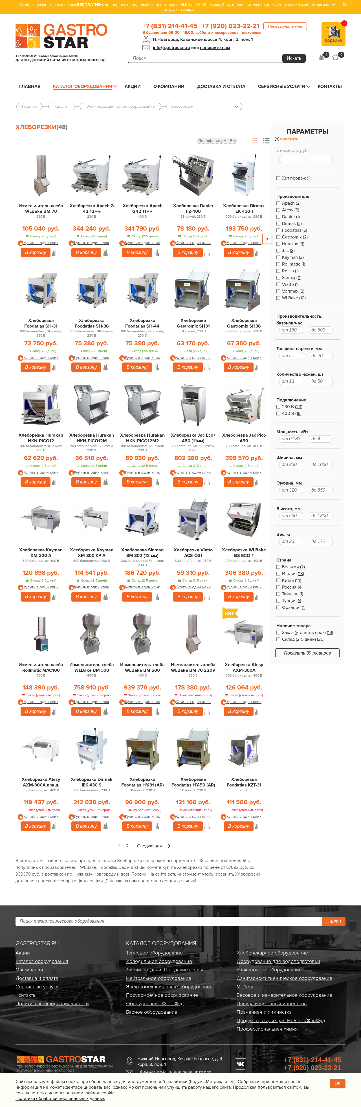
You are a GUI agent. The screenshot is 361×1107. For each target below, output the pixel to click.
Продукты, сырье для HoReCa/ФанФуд (281, 1020)
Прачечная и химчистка (264, 1012)
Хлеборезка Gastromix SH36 (244, 323)
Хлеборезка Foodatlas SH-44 (142, 323)
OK (337, 1083)
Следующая (149, 846)
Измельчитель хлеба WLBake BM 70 (41, 208)
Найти (333, 921)
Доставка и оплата (221, 86)
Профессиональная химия (267, 1029)
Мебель (245, 987)
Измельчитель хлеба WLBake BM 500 (142, 667)
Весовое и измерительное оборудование (284, 995)
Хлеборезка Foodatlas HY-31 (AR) (142, 782)
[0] (321, 57)
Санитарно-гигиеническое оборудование (284, 978)
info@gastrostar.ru (171, 47)
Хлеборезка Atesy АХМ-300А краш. (41, 782)
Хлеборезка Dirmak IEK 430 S (92, 782)
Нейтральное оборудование (158, 978)
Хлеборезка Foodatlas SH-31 (41, 323)
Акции (133, 86)
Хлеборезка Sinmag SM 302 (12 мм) (142, 552)
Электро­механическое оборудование (169, 987)
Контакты (330, 86)
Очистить (289, 139)
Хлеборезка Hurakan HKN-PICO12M (91, 438)
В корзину (35, 252)
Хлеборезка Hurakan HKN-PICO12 (41, 438)
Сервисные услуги (281, 86)
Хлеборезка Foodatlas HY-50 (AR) (193, 782)
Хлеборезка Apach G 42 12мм (92, 208)
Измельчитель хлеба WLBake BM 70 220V (193, 667)
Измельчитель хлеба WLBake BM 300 (91, 667)
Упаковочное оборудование (269, 970)
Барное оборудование (151, 1012)
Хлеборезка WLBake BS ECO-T (244, 552)
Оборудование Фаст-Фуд (155, 1003)
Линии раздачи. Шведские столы (164, 970)
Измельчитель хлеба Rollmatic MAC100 (41, 667)
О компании (168, 86)
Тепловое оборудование (154, 953)
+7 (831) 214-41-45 (169, 26)
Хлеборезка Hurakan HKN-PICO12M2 (142, 438)
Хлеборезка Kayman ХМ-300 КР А (91, 552)
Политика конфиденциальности (52, 1003)
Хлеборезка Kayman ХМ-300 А (41, 552)
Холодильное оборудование (159, 961)
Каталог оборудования (82, 86)
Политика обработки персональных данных (60, 1098)
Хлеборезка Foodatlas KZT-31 (244, 782)
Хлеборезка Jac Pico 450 (244, 438)
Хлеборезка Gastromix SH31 (193, 323)
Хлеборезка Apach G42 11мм (142, 208)
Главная (29, 86)
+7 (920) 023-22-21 (230, 26)
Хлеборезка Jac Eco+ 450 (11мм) (193, 438)
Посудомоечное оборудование (162, 995)
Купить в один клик (40, 242)
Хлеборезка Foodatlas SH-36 (92, 323)
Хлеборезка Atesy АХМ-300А (244, 667)
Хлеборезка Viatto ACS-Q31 (193, 552)
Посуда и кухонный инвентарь (272, 1003)
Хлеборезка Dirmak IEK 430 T (244, 208)
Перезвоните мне (285, 26)
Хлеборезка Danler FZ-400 (193, 208)
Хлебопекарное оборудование (272, 953)
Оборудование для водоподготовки (278, 961)
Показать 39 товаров (307, 653)
